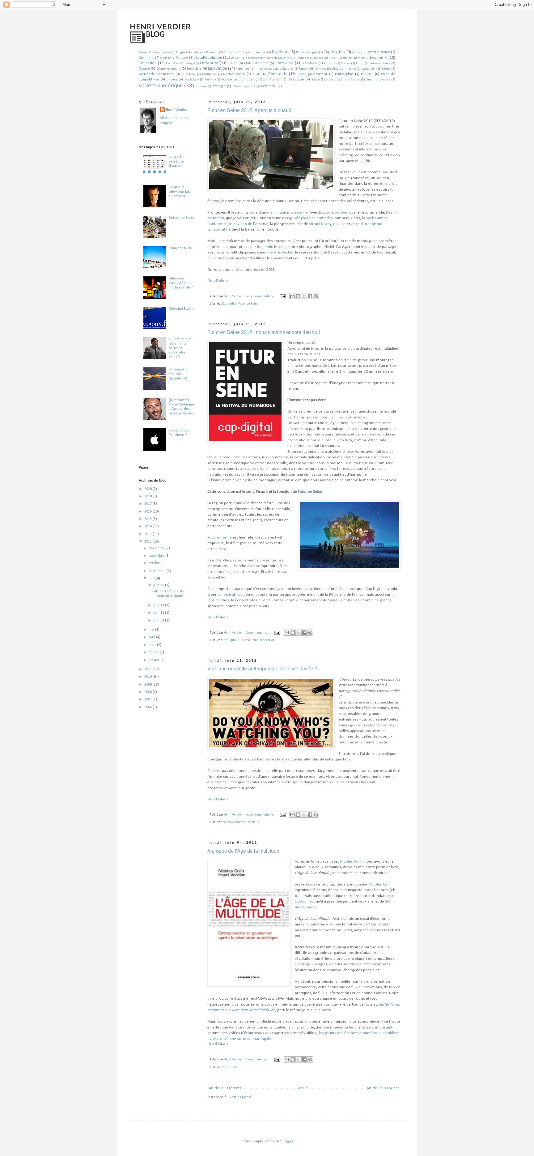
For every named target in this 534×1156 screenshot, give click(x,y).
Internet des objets (268, 69)
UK (253, 86)
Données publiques (310, 58)
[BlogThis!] (298, 296)
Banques (260, 52)
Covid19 (165, 58)
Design (235, 58)
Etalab (232, 63)
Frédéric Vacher (280, 252)
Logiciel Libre (369, 68)
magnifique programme (287, 212)
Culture (182, 58)
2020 (148, 489)
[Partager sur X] (304, 296)
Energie (190, 63)
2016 (148, 511)
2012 (148, 541)
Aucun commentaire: (260, 296)
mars (153, 645)
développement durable (262, 58)
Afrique (180, 52)
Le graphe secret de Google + (176, 161)
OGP (256, 74)
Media (386, 69)
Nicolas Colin (351, 861)
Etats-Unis (284, 63)
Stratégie (219, 86)
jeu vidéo (320, 69)
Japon (303, 69)
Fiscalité (329, 63)
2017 (148, 504)
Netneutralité (234, 74)
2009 (148, 684)
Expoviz (341, 212)
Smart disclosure (378, 79)
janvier (154, 660)
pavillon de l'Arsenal (250, 224)
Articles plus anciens (383, 1088)
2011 (148, 669)
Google (144, 69)
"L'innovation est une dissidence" (179, 374)
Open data (277, 74)
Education (148, 63)
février (154, 652)
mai (152, 630)
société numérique (161, 86)
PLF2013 (367, 74)
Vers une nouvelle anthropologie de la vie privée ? (262, 668)
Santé (316, 79)
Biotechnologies (307, 52)
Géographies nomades (313, 218)
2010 (148, 677)
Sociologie (201, 86)
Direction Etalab (181, 309)
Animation (231, 52)
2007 (148, 699)
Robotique (296, 79)
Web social (268, 86)
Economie (379, 57)
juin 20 (159, 585)
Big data (279, 52)
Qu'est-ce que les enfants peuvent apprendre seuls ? (180, 348)
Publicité (210, 79)
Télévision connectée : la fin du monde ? (181, 283)
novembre (157, 556)
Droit (331, 58)
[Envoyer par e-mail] (292, 296)
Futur (360, 63)
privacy (172, 79)
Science (330, 79)
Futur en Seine (380, 63)
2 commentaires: (257, 632)
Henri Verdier (177, 110)
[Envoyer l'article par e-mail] (282, 296)
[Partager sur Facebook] (310, 296)
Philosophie (344, 74)
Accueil (304, 1088)
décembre (157, 548)
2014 (148, 526)
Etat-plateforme (256, 63)
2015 (148, 519)
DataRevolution (208, 57)
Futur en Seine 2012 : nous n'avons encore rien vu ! (263, 332)
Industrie (194, 69)
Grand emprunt (168, 69)
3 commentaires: (257, 1059)
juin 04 (159, 620)
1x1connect (305, 901)
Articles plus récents (225, 1088)
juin (152, 578)
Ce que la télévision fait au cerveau (179, 191)
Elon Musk (173, 63)
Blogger (287, 1141)
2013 (148, 534)
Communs (146, 58)
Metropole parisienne (156, 74)
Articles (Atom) (240, 1097)
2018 (148, 496)
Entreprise (209, 63)
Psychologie (191, 79)
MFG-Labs (188, 74)
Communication (378, 52)
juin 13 (159, 605)
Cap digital (333, 52)
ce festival (226, 595)
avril (152, 637)
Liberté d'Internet (344, 69)
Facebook (310, 63)
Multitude (209, 74)
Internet (242, 69)
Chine (356, 52)
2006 (148, 707)
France (345, 63)
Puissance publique (237, 79)
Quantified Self (270, 79)
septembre (158, 571)
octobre (155, 563)
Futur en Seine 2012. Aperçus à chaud (249, 110)
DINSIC (287, 58)
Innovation (217, 68)
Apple (246, 52)
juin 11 (159, 613)
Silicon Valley (350, 79)
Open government (312, 74)
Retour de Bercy (181, 218)
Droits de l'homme (351, 58)
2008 (148, 692)
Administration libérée (154, 52)
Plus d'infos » (217, 281)
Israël (290, 68)
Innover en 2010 (181, 248)
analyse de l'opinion (204, 52)
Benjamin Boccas (271, 247)
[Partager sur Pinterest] (316, 296)
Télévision (239, 86)
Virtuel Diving (320, 224)
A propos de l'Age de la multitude (243, 851)
